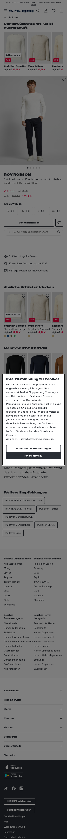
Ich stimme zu (33, 455)
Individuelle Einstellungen (33, 448)
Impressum (48, 439)
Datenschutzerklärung (30, 439)
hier (31, 431)
